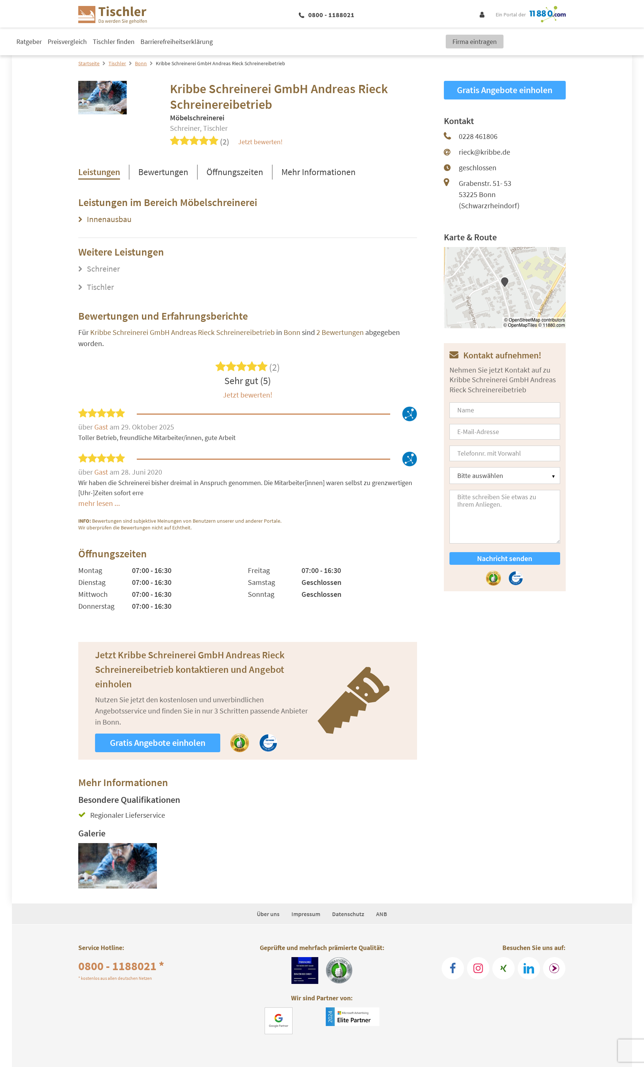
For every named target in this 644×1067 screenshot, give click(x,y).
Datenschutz (348, 914)
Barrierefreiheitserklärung (177, 41)
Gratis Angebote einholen (157, 742)
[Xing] (503, 968)
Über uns (268, 914)
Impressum (305, 914)
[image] (117, 866)
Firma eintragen (474, 41)
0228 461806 (478, 136)
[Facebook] (453, 968)
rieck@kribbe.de (484, 151)
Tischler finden (114, 41)
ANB (381, 914)
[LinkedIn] (529, 968)
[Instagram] (478, 968)
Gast (102, 426)
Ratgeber (29, 41)
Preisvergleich (67, 41)
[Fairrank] (554, 968)
